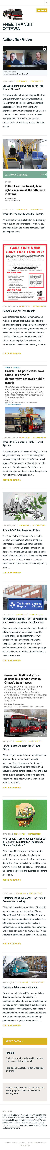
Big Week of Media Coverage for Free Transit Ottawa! (23, 87)
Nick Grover (22, 81)
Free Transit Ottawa (18, 26)
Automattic (25, 1146)
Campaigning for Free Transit (19, 311)
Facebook (20, 1067)
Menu (43, 10)
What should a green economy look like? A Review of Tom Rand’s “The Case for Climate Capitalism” (24, 842)
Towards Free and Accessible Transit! (23, 214)
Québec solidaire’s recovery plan (20, 987)
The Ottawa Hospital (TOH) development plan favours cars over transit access (25, 620)
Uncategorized (36, 81)
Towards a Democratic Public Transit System (23, 443)
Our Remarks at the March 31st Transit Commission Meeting (24, 899)
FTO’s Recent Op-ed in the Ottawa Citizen (21, 747)
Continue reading (18, 353)
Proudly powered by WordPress (18, 1143)
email (11, 1070)
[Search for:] (47, 2)
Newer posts (13, 1041)
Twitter (29, 1067)
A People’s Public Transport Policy (21, 530)
